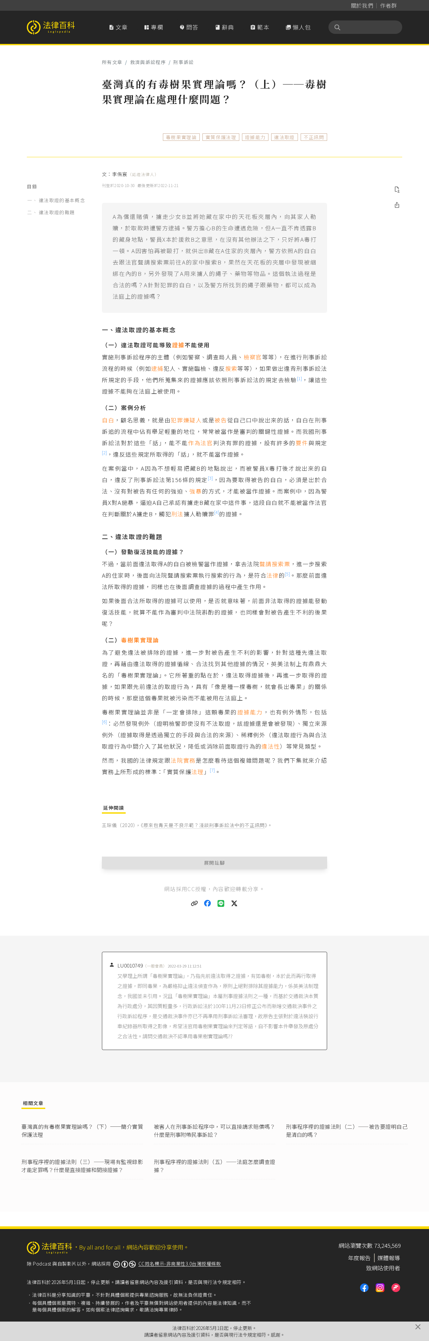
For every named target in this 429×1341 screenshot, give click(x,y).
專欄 (153, 27)
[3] (210, 478)
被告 (220, 420)
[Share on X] (234, 903)
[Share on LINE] (221, 903)
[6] (104, 721)
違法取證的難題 (57, 212)
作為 (194, 443)
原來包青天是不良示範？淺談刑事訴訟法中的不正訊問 (204, 825)
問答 (189, 27)
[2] (104, 452)
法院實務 (183, 760)
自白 (108, 420)
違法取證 (284, 137)
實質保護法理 (220, 137)
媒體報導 (388, 1257)
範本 (259, 27)
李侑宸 (135, 174)
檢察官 (253, 357)
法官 (206, 443)
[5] (287, 574)
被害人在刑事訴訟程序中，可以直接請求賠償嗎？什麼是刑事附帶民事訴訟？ (214, 1130)
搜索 (231, 368)
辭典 (224, 27)
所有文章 (112, 62)
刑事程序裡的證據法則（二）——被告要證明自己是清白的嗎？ (347, 1130)
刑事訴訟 (183, 62)
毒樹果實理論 (181, 137)
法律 (272, 575)
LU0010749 (142, 965)
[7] (212, 770)
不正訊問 (314, 137)
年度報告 (359, 1257)
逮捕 (157, 368)
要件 (302, 443)
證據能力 (255, 137)
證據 (178, 345)
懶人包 (298, 27)
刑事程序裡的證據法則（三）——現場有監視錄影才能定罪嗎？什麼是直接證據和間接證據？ (82, 1166)
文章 (118, 27)
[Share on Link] (194, 903)
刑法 (177, 514)
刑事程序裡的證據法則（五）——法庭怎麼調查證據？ (214, 1166)
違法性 (270, 746)
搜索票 (281, 564)
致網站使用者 (383, 1268)
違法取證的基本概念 (62, 200)
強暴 (195, 491)
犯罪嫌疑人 (186, 420)
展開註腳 (214, 862)
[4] (216, 512)
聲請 (265, 564)
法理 (197, 771)
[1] (299, 378)
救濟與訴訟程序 (148, 62)
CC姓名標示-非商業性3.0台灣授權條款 (179, 1263)
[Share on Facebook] (207, 903)
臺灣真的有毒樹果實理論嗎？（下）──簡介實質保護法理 (82, 1130)
